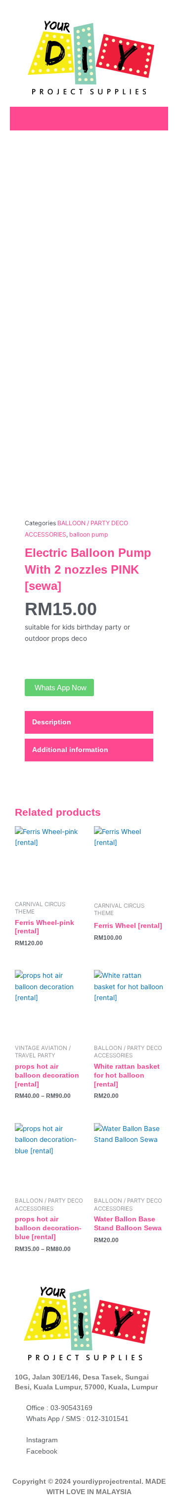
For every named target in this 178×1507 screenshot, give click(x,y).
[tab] (89, 722)
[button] (156, 117)
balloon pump (88, 534)
